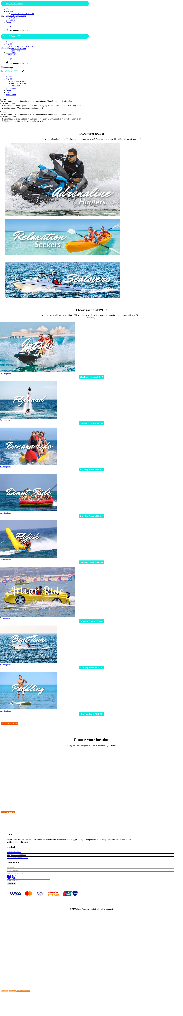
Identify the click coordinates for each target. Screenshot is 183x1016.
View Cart (4, 991)
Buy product (5, 420)
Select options (5, 374)
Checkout (12, 991)
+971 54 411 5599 (14, 3)
